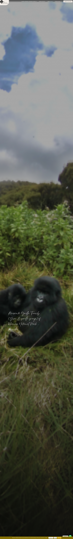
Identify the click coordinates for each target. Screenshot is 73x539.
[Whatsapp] (70, 536)
